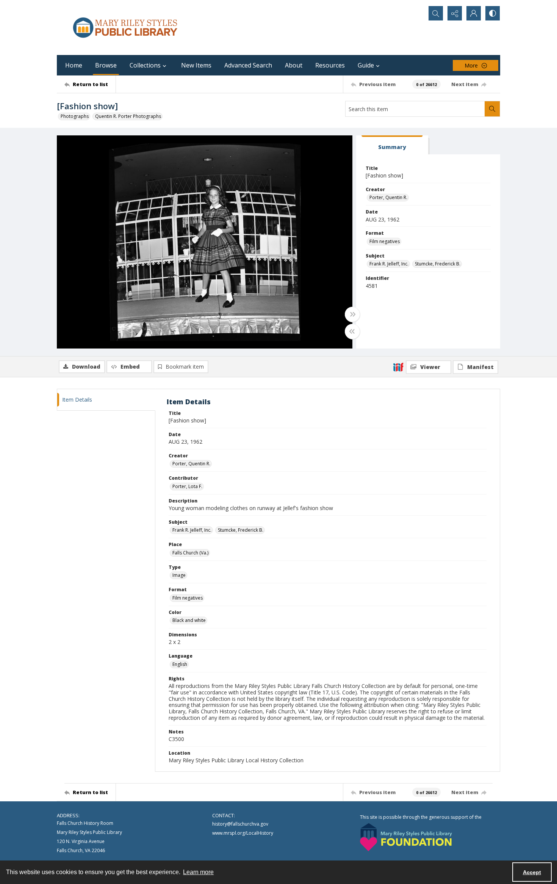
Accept (532, 872)
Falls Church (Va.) (190, 553)
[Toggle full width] (352, 314)
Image (179, 575)
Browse (106, 65)
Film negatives (384, 241)
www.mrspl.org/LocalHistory (242, 833)
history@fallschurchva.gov (240, 824)
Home (73, 65)
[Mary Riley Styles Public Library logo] (125, 27)
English (179, 664)
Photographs (75, 116)
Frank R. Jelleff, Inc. (388, 264)
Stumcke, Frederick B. (437, 264)
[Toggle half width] (352, 331)
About (293, 65)
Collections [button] (145, 65)
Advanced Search (248, 65)
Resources (330, 65)
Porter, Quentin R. (388, 197)
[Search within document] (492, 108)
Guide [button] (366, 65)
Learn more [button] (198, 872)
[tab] (392, 145)
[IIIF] (398, 366)
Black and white (189, 620)
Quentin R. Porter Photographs (128, 116)
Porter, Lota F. (187, 486)
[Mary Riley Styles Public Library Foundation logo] (406, 837)
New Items (196, 65)
